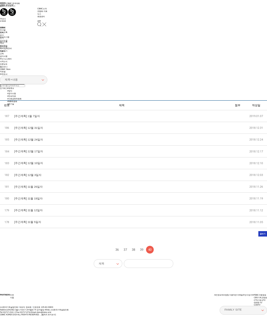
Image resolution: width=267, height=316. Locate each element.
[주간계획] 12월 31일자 (28, 127)
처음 (101, 250)
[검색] (169, 263)
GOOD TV (258, 303)
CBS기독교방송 (260, 298)
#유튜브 (10, 88)
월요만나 (3, 67)
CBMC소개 (42, 9)
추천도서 (3, 74)
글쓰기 (262, 234)
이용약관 (233, 295)
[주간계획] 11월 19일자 (28, 198)
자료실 (3, 71)
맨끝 (166, 250)
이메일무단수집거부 (245, 295)
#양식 (9, 91)
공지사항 (3, 56)
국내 (2, 43)
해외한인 (3, 46)
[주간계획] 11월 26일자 (28, 186)
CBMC (3, 28)
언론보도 (3, 64)
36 (117, 250)
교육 (2, 54)
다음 (158, 250)
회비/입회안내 (6, 48)
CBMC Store (5, 69)
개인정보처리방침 (221, 295)
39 (141, 250)
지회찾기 (3, 51)
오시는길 (3, 40)
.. (40, 315)
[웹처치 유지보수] (48, 315)
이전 (109, 250)
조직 (2, 38)
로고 (2, 35)
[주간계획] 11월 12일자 (28, 210)
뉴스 (39, 14)
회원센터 (41, 16)
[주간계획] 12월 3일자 (27, 175)
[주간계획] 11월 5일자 (27, 222)
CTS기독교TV (259, 300)
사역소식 (3, 61)
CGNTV (257, 305)
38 (133, 250)
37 (125, 250)
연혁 (2, 33)
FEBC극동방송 (260, 295)
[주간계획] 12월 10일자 (28, 163)
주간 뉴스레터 (6, 59)
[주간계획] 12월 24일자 (28, 139)
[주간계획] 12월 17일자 (28, 151)
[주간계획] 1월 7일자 (27, 116)
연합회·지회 (42, 11)
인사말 (3, 30)
